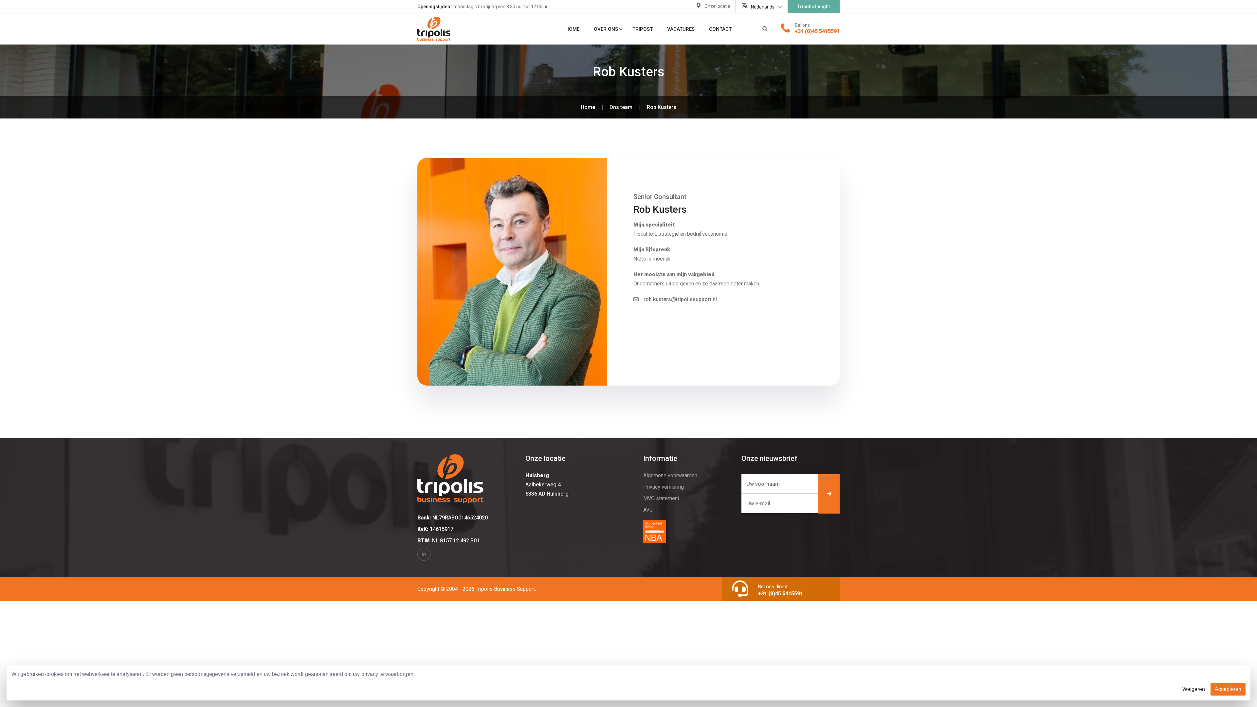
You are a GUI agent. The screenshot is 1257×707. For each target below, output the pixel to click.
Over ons (606, 29)
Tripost (642, 29)
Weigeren (1193, 689)
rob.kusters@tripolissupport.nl (680, 299)
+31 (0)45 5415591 (817, 31)
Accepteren (1228, 689)
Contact (720, 29)
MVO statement (661, 498)
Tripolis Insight (813, 6)
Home (572, 29)
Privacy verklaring (663, 487)
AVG (648, 510)
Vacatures (681, 29)
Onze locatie (717, 6)
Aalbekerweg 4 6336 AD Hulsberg (547, 484)
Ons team (621, 107)
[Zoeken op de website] (765, 29)
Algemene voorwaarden (670, 475)
